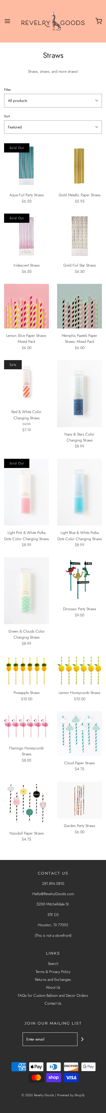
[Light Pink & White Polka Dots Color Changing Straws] (26, 492)
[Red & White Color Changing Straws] (26, 382)
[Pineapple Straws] (26, 671)
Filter (7, 89)
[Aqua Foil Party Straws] (26, 165)
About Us (53, 987)
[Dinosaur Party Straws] (79, 579)
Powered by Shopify (71, 1095)
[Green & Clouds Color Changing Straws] (26, 590)
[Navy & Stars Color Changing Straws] (79, 393)
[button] (53, 100)
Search (53, 963)
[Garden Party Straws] (79, 800)
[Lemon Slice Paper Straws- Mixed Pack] (26, 306)
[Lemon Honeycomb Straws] (79, 671)
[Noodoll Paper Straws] (26, 804)
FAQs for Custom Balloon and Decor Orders (53, 995)
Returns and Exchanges (53, 979)
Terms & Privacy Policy (53, 971)
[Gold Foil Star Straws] (79, 236)
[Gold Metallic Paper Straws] (79, 165)
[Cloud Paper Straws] (79, 733)
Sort (7, 116)
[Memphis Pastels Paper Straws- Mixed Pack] (79, 306)
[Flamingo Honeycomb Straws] (26, 726)
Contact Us (53, 1003)
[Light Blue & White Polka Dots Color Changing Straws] (79, 492)
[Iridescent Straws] (26, 236)
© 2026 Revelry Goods (37, 1095)
